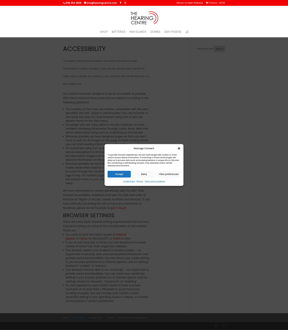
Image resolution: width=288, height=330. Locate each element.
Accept (119, 174)
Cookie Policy (129, 181)
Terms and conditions (155, 181)
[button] (178, 148)
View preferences (169, 174)
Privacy (139, 181)
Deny (144, 174)
